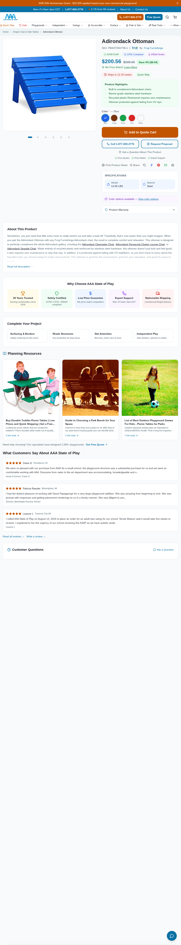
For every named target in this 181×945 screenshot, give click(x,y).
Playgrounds (38, 25)
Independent (58, 25)
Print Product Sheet (116, 165)
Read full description (18, 266)
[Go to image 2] (38, 137)
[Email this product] (165, 165)
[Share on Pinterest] (158, 165)
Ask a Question (165, 549)
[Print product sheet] (173, 165)
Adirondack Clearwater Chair (98, 244)
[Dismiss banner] (177, 3)
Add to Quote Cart (142, 132)
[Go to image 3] (45, 137)
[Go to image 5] (61, 137)
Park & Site (135, 25)
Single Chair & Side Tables (26, 32)
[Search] (167, 17)
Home (6, 32)
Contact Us (141, 9)
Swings (76, 25)
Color (110, 111)
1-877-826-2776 (74, 9)
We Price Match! (121, 67)
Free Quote (153, 17)
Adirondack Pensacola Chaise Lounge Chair (140, 244)
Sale (24, 25)
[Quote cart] (175, 17)
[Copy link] (144, 165)
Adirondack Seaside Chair (21, 248)
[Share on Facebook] (151, 165)
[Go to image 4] (53, 137)
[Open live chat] (172, 936)
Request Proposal (161, 144)
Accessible (96, 25)
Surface (114, 25)
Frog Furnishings (153, 48)
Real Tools (157, 25)
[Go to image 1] (30, 137)
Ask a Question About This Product (141, 152)
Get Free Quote (95, 444)
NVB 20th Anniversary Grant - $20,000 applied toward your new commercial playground (88, 3)
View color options (148, 199)
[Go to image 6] (69, 137)
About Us (125, 9)
